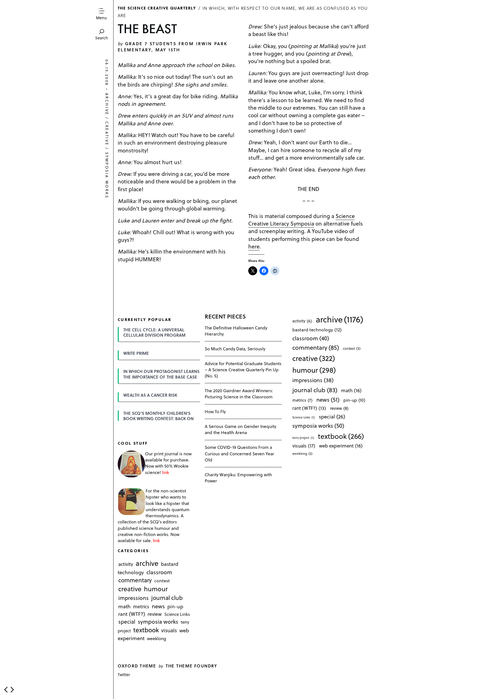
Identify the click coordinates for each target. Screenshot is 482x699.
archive (107, 104)
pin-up (175, 606)
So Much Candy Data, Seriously (235, 348)
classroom (159, 572)
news (158, 606)
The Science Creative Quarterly (157, 8)
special (126, 621)
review (155, 613)
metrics (141, 606)
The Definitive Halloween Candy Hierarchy (236, 330)
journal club (167, 597)
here (254, 246)
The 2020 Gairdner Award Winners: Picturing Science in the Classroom (239, 393)
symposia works (107, 175)
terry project (303, 437)
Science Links (177, 614)
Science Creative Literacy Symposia (301, 219)
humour (156, 589)
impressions (133, 598)
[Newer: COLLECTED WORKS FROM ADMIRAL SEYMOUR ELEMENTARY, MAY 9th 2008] (6, 689)
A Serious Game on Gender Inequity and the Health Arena (240, 429)
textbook (146, 630)
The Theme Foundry (191, 665)
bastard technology (317, 329)
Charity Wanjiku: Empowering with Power (238, 477)
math (124, 606)
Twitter (124, 675)
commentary (135, 580)
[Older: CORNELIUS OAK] (12, 689)
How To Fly (215, 411)
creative (107, 133)
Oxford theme (137, 665)
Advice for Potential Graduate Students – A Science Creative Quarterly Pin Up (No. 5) (243, 369)
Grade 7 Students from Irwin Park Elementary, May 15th (173, 46)
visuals (169, 630)
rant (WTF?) (131, 613)
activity (125, 564)
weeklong (156, 638)
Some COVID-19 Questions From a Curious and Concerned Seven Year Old (239, 453)
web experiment (341, 445)
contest (162, 580)
